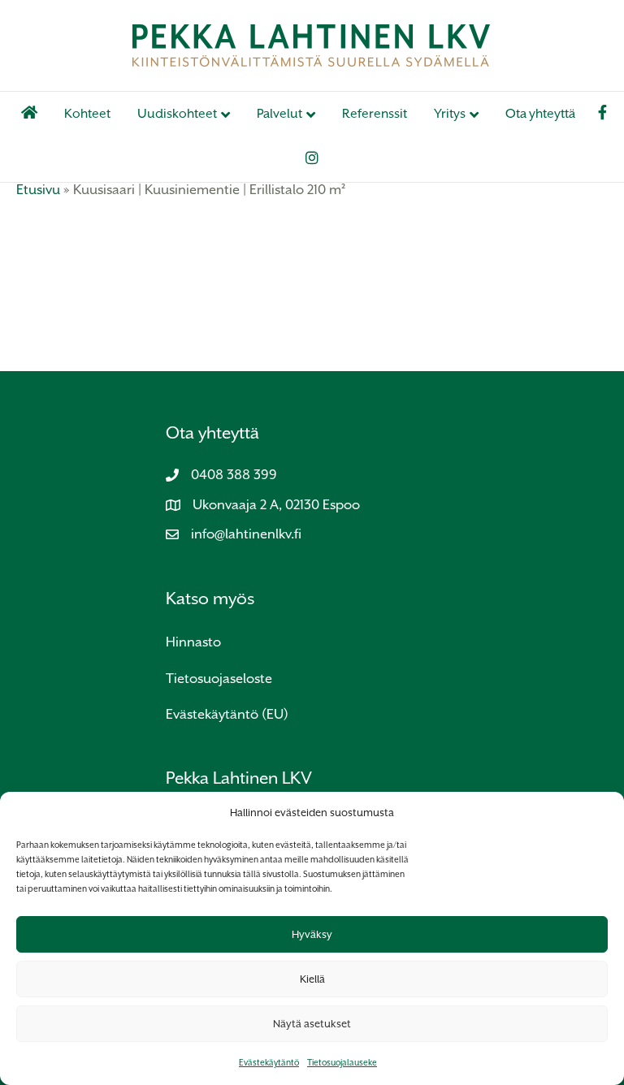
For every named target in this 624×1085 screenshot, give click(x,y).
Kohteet (87, 113)
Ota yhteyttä (540, 113)
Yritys (450, 113)
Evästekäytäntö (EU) (227, 714)
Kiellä (312, 979)
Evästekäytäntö (269, 1062)
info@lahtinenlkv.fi (246, 534)
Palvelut (279, 113)
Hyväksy (312, 934)
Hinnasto (193, 642)
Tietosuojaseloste (219, 678)
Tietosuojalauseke (342, 1062)
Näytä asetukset (312, 1024)
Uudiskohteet (177, 113)
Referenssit (374, 113)
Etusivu (38, 189)
